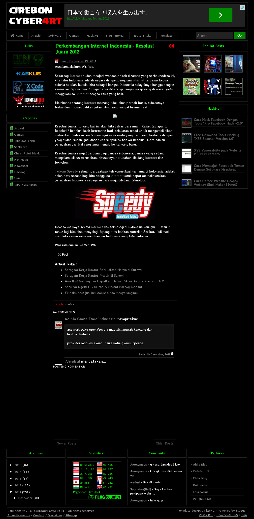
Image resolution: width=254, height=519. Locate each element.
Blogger (241, 510)
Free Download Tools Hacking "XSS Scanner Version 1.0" (216, 137)
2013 (18, 478)
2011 (17, 492)
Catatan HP (201, 471)
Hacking (92, 35)
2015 (18, 465)
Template (166, 35)
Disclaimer (55, 515)
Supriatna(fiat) (140, 489)
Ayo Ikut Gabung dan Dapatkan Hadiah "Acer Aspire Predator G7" (114, 281)
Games (74, 35)
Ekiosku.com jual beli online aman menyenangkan (101, 293)
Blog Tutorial (115, 35)
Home (19, 35)
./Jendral (72, 361)
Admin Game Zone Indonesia (90, 319)
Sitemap (71, 515)
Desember (25, 498)
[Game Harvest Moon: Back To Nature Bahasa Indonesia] (191, 94)
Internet (76, 76)
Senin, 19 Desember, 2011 (155, 354)
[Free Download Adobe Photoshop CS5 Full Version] (234, 71)
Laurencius (200, 492)
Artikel (19, 128)
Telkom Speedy (66, 171)
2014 (18, 471)
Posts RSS (206, 515)
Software (55, 35)
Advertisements (18, 515)
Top (244, 515)
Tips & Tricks (141, 35)
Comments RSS (227, 515)
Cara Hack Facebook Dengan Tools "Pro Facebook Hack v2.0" (218, 121)
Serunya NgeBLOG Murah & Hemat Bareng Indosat (103, 287)
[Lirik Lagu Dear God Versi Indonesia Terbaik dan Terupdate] (234, 94)
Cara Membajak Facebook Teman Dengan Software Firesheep (219, 167)
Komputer (21, 166)
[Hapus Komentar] (172, 354)
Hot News (21, 159)
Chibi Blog (200, 478)
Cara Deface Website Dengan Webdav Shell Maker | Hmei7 (216, 183)
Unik (17, 178)
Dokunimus (201, 485)
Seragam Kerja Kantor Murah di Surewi (94, 275)
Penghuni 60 (202, 499)
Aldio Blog (200, 464)
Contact (38, 515)
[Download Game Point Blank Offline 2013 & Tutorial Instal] (191, 71)
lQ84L (210, 510)
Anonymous (138, 464)
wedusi (135, 482)
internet (138, 80)
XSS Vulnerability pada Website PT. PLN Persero (217, 152)
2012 (17, 485)
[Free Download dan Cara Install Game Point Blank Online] (213, 71)
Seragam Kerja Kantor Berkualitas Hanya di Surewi (103, 270)
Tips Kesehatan (25, 184)
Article (36, 35)
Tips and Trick (24, 141)
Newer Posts (66, 443)
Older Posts (165, 443)
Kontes (69, 304)
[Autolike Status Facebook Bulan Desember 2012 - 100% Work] (213, 94)
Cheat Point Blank (27, 153)
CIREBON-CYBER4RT (49, 511)
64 (171, 46)
